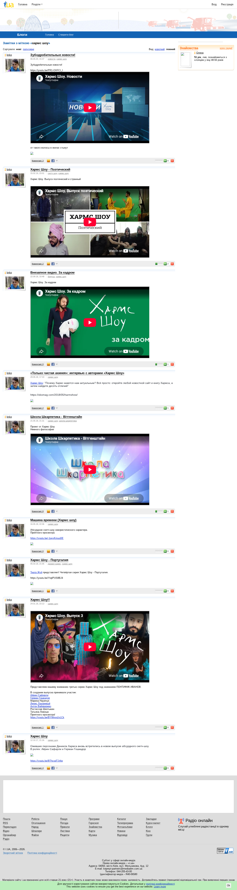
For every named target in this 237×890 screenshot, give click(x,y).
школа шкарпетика (68, 421)
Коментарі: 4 (38, 768)
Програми (94, 819)
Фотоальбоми (124, 827)
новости (51, 59)
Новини (121, 831)
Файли (35, 835)
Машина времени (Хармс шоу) (53, 520)
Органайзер (9, 835)
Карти (92, 831)
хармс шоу (61, 59)
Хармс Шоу (36, 383)
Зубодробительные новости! (52, 55)
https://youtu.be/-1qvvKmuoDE (47, 538)
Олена (199, 52)
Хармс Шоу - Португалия (49, 560)
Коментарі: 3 (38, 161)
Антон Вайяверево (40, 706)
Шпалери (36, 831)
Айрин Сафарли (39, 695)
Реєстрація (227, 4)
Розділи (36, 4)
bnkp (9, 55)
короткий (160, 49)
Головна (22, 4)
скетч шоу (52, 173)
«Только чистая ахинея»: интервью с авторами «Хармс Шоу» (77, 373)
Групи (149, 835)
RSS (5, 823)
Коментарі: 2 (38, 264)
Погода (64, 823)
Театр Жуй (36, 572)
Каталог (121, 819)
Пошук (63, 819)
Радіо (6, 839)
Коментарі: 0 (38, 364)
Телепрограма (125, 823)
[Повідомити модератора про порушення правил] (172, 160)
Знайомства (189, 48)
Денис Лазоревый (40, 703)
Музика (93, 835)
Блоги (149, 827)
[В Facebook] (52, 160)
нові (18, 49)
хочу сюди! (226, 48)
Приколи (65, 827)
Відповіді (122, 835)
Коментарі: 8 (38, 511)
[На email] (48, 160)
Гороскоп (94, 823)
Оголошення (38, 823)
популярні (28, 49)
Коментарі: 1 (38, 591)
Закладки (151, 819)
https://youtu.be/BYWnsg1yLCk (47, 717)
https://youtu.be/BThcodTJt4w (46, 760)
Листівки (65, 831)
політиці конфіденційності (160, 883)
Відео (6, 831)
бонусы (51, 276)
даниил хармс (54, 564)
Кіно (148, 831)
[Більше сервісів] (57, 161)
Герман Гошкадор (40, 698)
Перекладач (9, 827)
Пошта (6, 819)
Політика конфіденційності (42, 853)
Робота (35, 819)
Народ (35, 827)
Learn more (160, 886)
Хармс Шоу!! (40, 599)
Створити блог (66, 34)
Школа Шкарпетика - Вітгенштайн (56, 417)
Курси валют (153, 823)
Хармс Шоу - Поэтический (50, 169)
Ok (228, 885)
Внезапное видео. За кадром (52, 272)
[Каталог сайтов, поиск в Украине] (225, 849)
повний (170, 49)
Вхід (214, 4)
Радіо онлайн (199, 820)
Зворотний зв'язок (13, 853)
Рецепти (64, 835)
